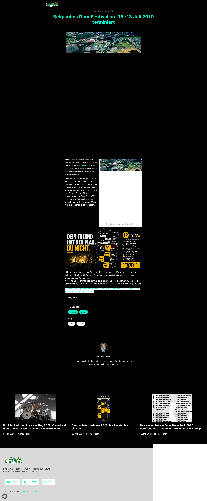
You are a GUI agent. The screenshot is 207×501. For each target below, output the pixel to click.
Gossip (83, 312)
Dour (71, 324)
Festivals (73, 312)
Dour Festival (81, 165)
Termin (80, 324)
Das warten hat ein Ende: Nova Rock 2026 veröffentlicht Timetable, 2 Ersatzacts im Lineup (170, 427)
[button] (4, 496)
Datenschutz (26, 491)
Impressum (36, 491)
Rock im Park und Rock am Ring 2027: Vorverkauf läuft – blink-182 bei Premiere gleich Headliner (34, 427)
